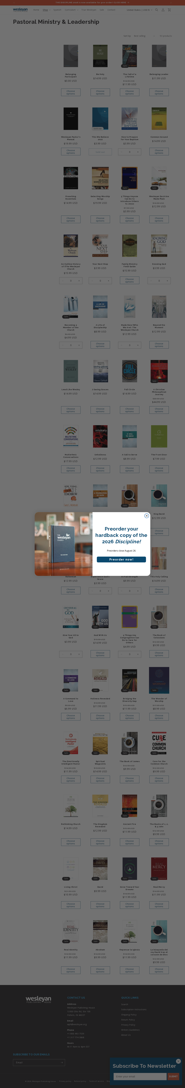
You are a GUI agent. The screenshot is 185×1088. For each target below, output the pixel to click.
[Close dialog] (147, 516)
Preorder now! (121, 559)
